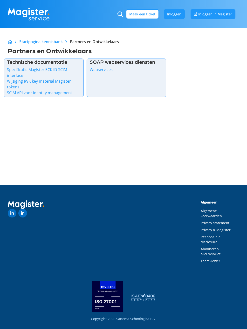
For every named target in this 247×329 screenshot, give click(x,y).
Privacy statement (215, 223)
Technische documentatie (37, 62)
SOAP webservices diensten (122, 62)
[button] (120, 14)
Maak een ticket (142, 14)
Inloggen (174, 14)
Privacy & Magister (216, 230)
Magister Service (10, 42)
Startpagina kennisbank (41, 42)
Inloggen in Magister (214, 14)
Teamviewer (210, 261)
